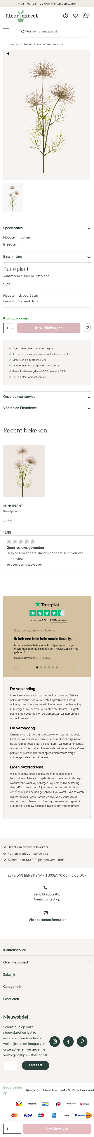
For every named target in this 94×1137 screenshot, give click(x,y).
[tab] (47, 951)
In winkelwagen (57, 1128)
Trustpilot (32, 1090)
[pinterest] (82, 1041)
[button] (8, 53)
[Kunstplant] (24, 471)
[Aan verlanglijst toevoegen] (87, 327)
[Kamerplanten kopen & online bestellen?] (21, 15)
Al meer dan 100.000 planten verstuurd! (48, 3)
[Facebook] (68, 1041)
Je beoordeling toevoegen (25, 564)
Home (10, 44)
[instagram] (54, 1041)
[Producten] (65, 16)
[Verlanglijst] (75, 16)
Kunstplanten (24, 44)
